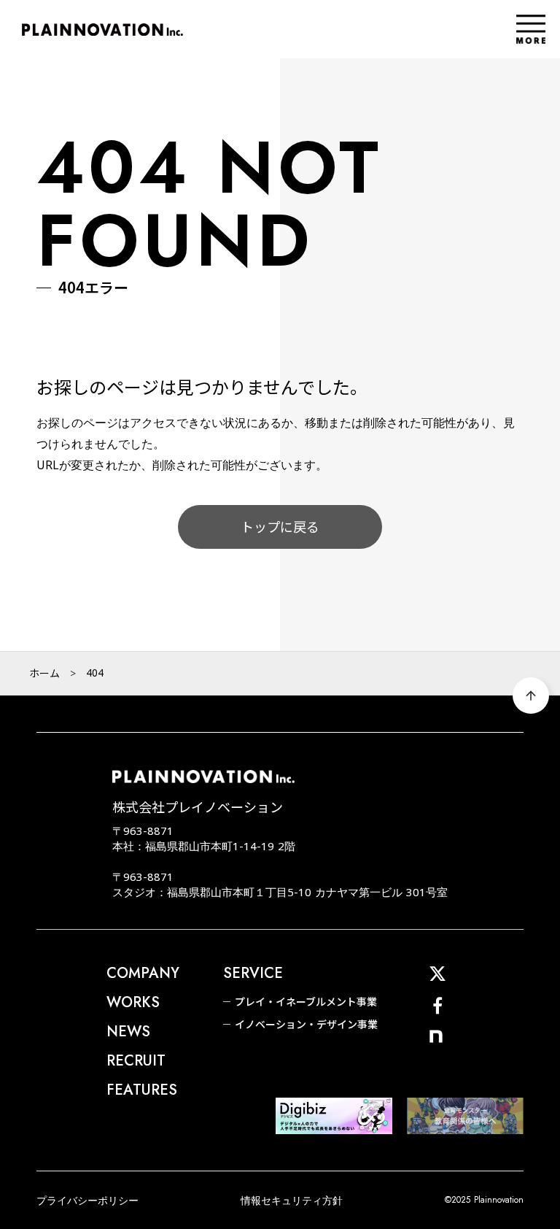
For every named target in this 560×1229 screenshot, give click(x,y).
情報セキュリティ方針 (292, 1200)
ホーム (44, 673)
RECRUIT (136, 1061)
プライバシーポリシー (87, 1200)
